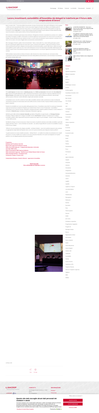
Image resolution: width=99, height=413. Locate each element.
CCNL (66, 104)
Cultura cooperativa (69, 122)
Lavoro (67, 179)
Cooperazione (68, 114)
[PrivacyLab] (59, 409)
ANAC (66, 77)
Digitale (67, 125)
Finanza (67, 144)
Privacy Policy (54, 393)
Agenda (67, 69)
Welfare (67, 278)
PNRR (66, 216)
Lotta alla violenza (69, 189)
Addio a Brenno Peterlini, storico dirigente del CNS (83, 56)
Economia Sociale (69, 133)
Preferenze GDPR (73, 407)
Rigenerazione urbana (70, 235)
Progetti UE (68, 227)
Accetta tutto (73, 400)
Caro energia (68, 101)
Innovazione (68, 168)
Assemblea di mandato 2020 (71, 93)
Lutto (66, 192)
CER (66, 106)
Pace (66, 208)
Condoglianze (68, 109)
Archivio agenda (69, 90)
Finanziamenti (68, 146)
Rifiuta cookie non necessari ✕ (75, 395)
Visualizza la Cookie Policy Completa (25, 409)
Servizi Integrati (68, 248)
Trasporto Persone (69, 267)
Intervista (67, 176)
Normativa (67, 205)
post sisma (67, 219)
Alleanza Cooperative (70, 74)
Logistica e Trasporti (70, 187)
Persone (67, 213)
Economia (67, 128)
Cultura (67, 120)
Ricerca (67, 232)
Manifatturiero (68, 195)
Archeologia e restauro (70, 85)
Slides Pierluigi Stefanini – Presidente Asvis (16, 154)
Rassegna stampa (69, 229)
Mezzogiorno (68, 197)
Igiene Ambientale (69, 157)
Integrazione (68, 170)
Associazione (68, 96)
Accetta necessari (73, 404)
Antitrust (67, 79)
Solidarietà (67, 253)
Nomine (67, 203)
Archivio (67, 87)
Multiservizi (67, 200)
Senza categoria (69, 240)
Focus (66, 149)
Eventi (66, 138)
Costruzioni (67, 117)
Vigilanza (67, 272)
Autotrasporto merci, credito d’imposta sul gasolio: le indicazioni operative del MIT (82, 41)
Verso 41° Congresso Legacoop (72, 270)
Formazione (68, 152)
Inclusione (67, 162)
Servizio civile (68, 251)
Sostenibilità (68, 256)
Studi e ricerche (68, 262)
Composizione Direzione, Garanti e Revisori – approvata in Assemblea (23, 158)
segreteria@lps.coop (20, 1)
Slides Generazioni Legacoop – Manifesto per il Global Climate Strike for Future (25, 152)
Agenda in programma (70, 71)
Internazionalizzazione (70, 173)
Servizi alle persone (69, 245)
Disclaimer (53, 390)
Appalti (67, 82)
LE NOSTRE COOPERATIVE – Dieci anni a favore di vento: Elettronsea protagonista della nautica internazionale (83, 28)
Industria (67, 165)
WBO (66, 275)
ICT (66, 154)
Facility (67, 141)
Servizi (66, 243)
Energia (67, 136)
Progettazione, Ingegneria (71, 224)
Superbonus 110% (69, 264)
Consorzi (67, 112)
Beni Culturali (68, 98)
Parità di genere (69, 211)
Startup (67, 259)
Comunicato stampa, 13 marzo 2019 (14, 155)
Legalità (67, 181)
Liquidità (67, 184)
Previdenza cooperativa (70, 221)
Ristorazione (68, 237)
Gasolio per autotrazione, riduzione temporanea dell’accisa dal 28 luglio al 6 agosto (82, 50)
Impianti (67, 160)
